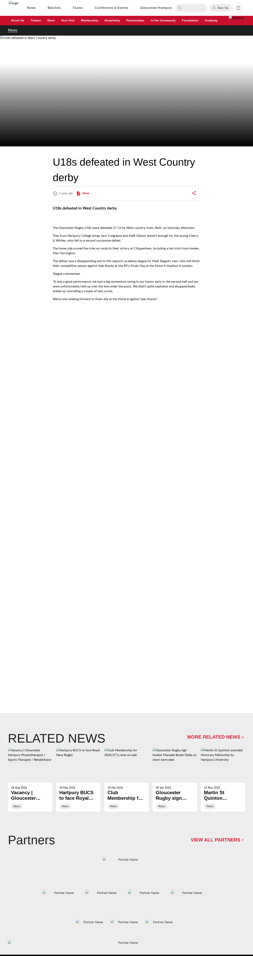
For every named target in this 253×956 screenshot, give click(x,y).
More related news (213, 737)
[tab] (31, 8)
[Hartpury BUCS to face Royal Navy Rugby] (78, 780)
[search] (180, 8)
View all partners (215, 839)
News (12, 30)
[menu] (238, 8)
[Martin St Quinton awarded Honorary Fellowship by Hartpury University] (223, 780)
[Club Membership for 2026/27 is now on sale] (126, 780)
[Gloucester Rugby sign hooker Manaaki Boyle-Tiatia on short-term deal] (175, 780)
